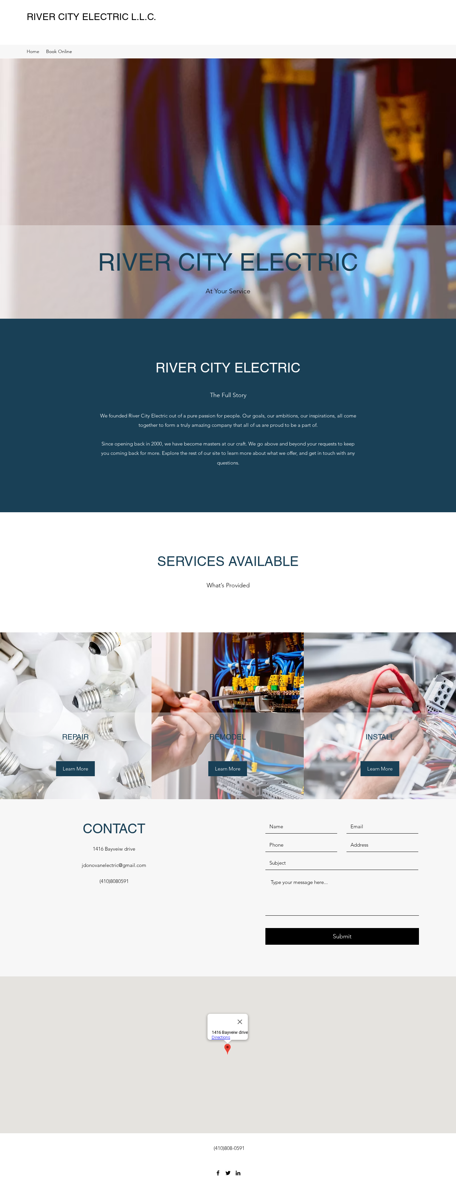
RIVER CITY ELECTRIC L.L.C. (91, 16)
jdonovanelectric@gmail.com (114, 865)
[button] (75, 768)
